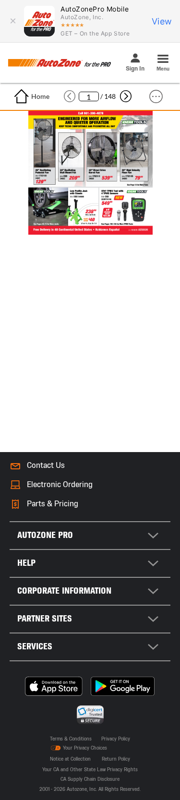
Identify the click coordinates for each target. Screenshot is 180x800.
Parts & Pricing (52, 503)
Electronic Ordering (60, 484)
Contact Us (46, 465)
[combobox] (90, 535)
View (162, 21)
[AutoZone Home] (59, 63)
